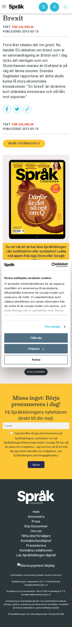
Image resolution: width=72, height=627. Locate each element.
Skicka (36, 464)
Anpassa (34, 348)
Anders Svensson (53, 575)
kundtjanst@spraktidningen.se (36, 594)
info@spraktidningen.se (36, 585)
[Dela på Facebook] (7, 109)
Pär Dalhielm (22, 27)
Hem (36, 512)
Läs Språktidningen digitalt (36, 555)
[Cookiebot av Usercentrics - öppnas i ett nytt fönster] (52, 264)
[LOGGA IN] (54, 7)
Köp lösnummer (36, 526)
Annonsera (36, 516)
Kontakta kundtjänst (36, 541)
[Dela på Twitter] (17, 109)
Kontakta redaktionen (36, 550)
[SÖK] (65, 7)
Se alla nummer (36, 372)
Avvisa (36, 359)
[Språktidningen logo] (36, 497)
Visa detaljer (52, 326)
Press (36, 521)
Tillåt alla (36, 337)
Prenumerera (36, 545)
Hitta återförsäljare (36, 536)
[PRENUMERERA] (43, 7)
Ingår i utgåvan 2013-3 (24, 143)
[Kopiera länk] (27, 109)
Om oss (36, 531)
